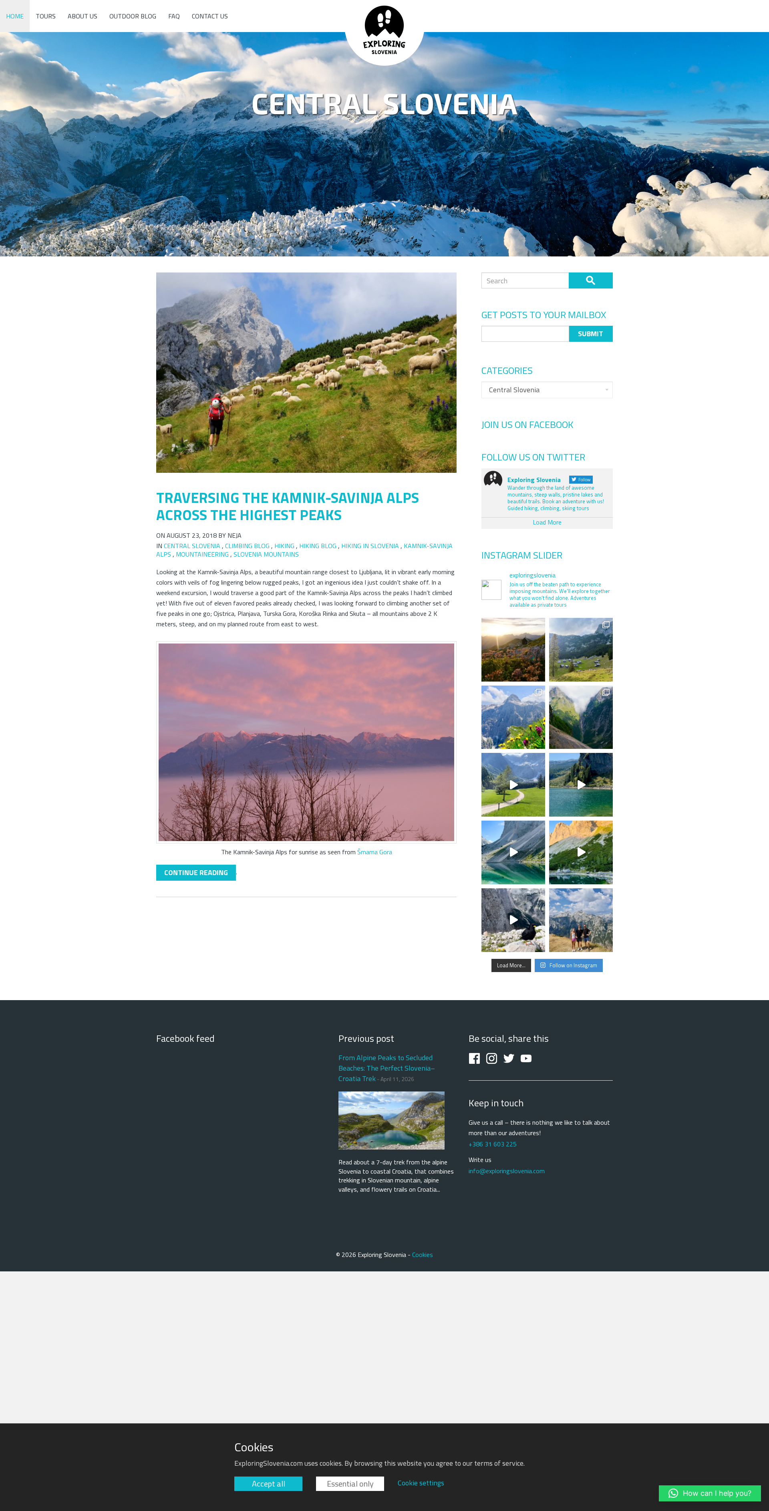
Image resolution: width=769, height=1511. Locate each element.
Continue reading (196, 872)
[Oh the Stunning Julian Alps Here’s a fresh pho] (581, 920)
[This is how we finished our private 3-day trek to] (581, 650)
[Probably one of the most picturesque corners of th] (513, 717)
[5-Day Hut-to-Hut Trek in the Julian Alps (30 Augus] (581, 717)
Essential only (350, 1483)
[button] (710, 1493)
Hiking (284, 546)
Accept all (268, 1483)
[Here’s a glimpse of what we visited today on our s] (581, 785)
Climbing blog (247, 546)
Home (15, 16)
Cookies (422, 1254)
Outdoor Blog (132, 16)
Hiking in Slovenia (370, 546)
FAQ (174, 16)
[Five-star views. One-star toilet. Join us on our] (513, 650)
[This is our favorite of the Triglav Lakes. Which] (513, 852)
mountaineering (202, 554)
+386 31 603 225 (493, 1144)
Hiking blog (317, 546)
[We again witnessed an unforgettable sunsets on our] (581, 852)
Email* (525, 334)
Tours (46, 16)
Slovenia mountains (266, 554)
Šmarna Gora (374, 852)
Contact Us (210, 16)
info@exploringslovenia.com (507, 1171)
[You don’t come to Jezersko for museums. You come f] (513, 785)
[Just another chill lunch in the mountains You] (513, 920)
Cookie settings (421, 1482)
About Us (82, 16)
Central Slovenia (192, 546)
